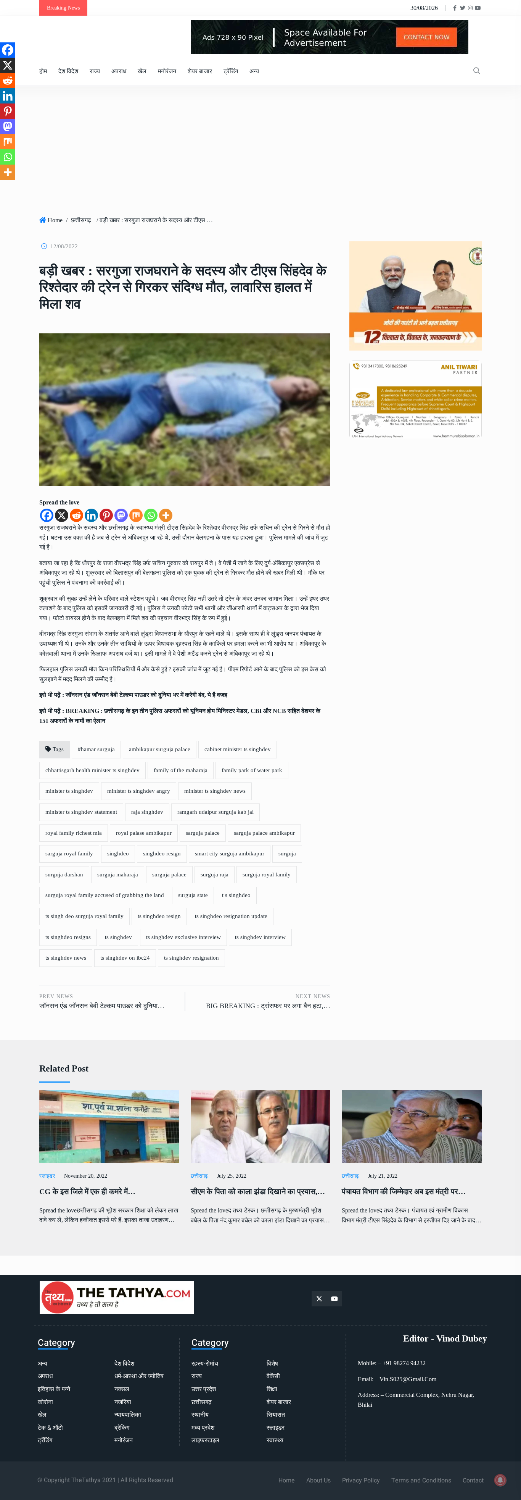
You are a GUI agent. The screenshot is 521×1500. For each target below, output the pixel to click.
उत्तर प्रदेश (203, 1389)
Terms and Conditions (421, 1480)
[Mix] (136, 515)
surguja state (193, 895)
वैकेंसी (273, 1376)
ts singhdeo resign (159, 916)
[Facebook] (46, 515)
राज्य (95, 71)
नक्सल (121, 1389)
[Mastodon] (121, 515)
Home (55, 220)
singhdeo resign (162, 853)
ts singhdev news (65, 958)
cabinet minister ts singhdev (237, 749)
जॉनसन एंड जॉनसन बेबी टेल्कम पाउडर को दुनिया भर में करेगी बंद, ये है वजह (146, 695)
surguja (287, 853)
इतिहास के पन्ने (54, 1389)
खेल (142, 71)
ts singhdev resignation (191, 958)
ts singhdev (118, 937)
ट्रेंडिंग (231, 71)
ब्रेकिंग (121, 1427)
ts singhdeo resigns (68, 937)
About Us (318, 1480)
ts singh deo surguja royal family (84, 916)
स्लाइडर (47, 1176)
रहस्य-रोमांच (204, 1363)
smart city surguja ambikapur (229, 853)
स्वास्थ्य (275, 1440)
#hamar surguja (96, 749)
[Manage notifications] (500, 1480)
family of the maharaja (180, 770)
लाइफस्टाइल (205, 1440)
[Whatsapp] (151, 515)
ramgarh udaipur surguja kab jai (215, 812)
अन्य (254, 71)
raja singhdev (147, 812)
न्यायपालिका (127, 1414)
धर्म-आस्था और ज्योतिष (139, 1376)
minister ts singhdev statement (81, 812)
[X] (61, 515)
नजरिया (122, 1402)
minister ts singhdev (69, 791)
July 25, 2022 (231, 1176)
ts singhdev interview (260, 937)
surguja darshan (64, 874)
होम (43, 71)
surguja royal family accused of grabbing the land (104, 895)
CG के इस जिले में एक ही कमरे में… (87, 1191)
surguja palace (169, 874)
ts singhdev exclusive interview (183, 937)
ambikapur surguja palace (159, 749)
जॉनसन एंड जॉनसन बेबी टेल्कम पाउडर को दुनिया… (101, 1006)
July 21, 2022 (382, 1176)
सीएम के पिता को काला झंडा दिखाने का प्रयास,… (258, 1191)
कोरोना (45, 1402)
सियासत (276, 1414)
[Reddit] (76, 515)
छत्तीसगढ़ (81, 220)
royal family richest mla (73, 833)
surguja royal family (267, 874)
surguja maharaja (117, 874)
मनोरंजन (167, 71)
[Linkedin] (91, 515)
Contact (473, 1480)
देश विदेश (68, 71)
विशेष (272, 1363)
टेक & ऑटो (50, 1427)
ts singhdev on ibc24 (125, 958)
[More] (165, 515)
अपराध (118, 71)
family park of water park (252, 770)
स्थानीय (200, 1414)
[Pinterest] (106, 515)
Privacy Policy (361, 1480)
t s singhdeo (236, 895)
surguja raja (214, 874)
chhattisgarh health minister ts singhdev (92, 770)
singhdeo (118, 853)
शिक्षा (272, 1389)
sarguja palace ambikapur (264, 833)
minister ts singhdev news (215, 791)
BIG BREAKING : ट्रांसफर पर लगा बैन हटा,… (268, 1006)
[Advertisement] (260, 153)
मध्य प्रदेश (202, 1427)
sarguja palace (203, 833)
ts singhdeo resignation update (231, 916)
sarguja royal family (69, 853)
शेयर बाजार (200, 71)
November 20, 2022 (85, 1176)
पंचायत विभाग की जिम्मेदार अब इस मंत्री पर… (404, 1191)
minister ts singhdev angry (138, 791)
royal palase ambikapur (144, 833)
